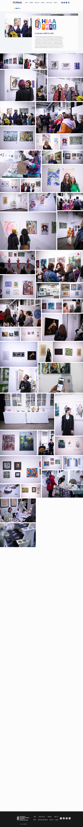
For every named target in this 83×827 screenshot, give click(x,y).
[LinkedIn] (70, 818)
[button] (26, 2)
